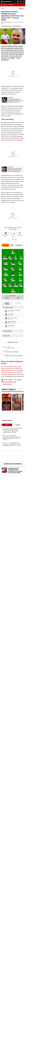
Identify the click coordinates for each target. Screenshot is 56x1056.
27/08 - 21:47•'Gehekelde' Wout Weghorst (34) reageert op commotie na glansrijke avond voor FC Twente (12, 444)
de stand (17, 370)
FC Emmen (19, 379)
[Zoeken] (20, 1)
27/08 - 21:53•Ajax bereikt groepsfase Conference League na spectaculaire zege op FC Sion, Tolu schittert (11, 437)
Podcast (11, 4)
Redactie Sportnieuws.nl (7, 22)
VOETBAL (3, 8)
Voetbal (7, 425)
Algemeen (17, 425)
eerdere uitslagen (6, 372)
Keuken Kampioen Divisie (10, 382)
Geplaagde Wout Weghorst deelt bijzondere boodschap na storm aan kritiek (15, 470)
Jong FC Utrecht (8, 379)
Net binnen (4, 4)
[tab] (3, 410)
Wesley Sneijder (7, 384)
